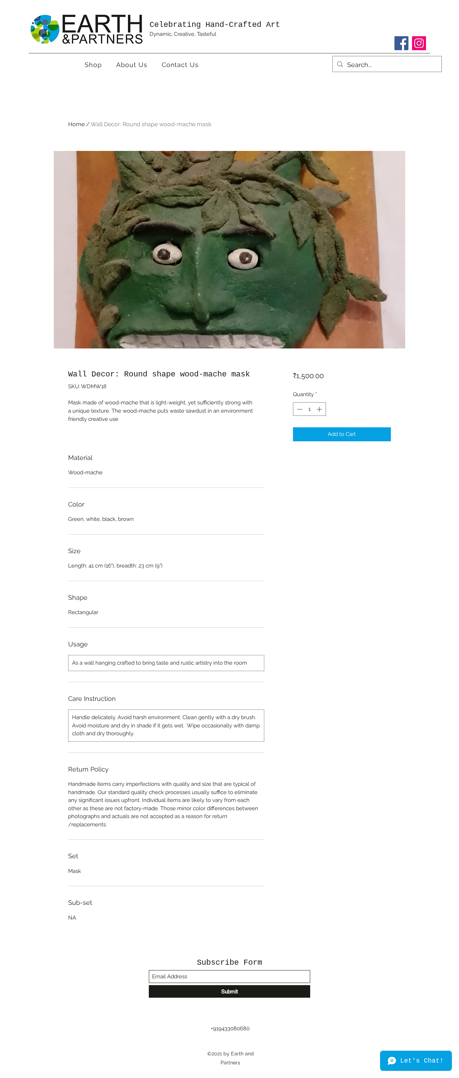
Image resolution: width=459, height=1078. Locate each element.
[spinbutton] (309, 409)
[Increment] (320, 409)
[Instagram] (419, 43)
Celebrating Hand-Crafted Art (215, 24)
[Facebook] (401, 43)
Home (76, 124)
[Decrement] (299, 409)
